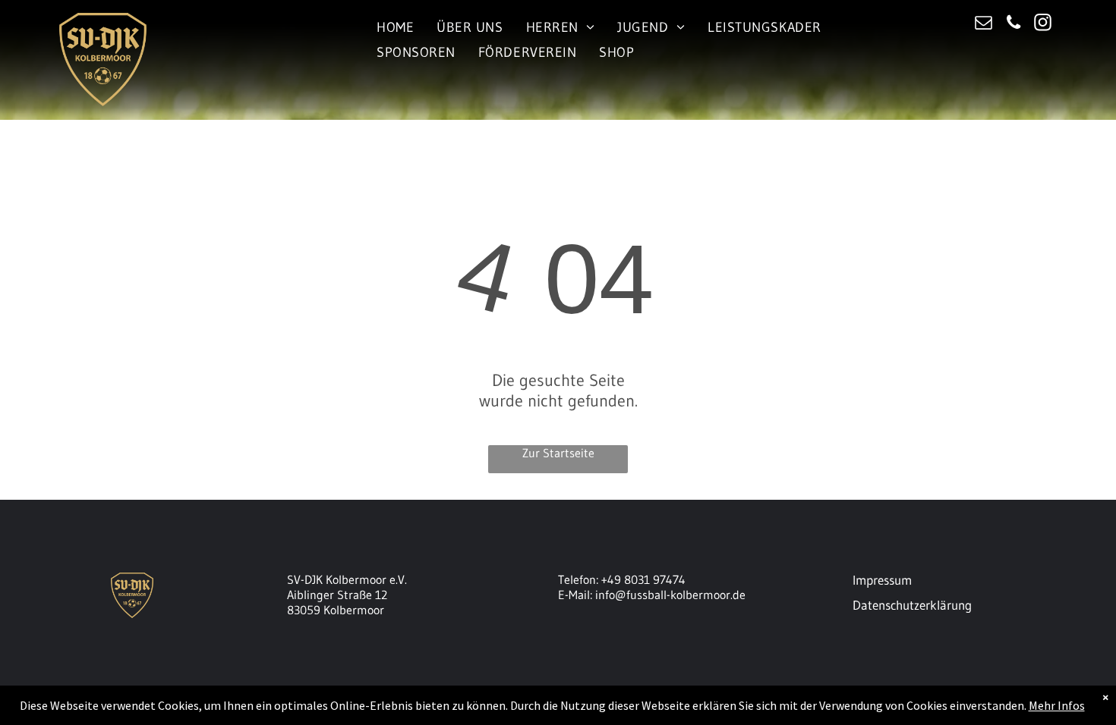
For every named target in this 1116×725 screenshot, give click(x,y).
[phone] (1014, 24)
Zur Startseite (558, 452)
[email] (984, 24)
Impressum (882, 580)
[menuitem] (395, 26)
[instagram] (1043, 24)
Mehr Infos (1057, 705)
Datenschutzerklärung (912, 605)
